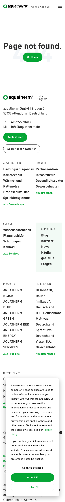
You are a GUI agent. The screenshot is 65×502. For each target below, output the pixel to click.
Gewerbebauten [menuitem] (47, 186)
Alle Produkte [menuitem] (11, 354)
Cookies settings (32, 467)
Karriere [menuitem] (47, 240)
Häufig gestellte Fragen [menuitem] (47, 258)
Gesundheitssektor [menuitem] (50, 180)
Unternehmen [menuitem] (12, 373)
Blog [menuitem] (44, 235)
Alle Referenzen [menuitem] (45, 354)
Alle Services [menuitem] (11, 253)
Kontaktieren (15, 137)
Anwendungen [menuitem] (12, 163)
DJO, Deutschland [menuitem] (49, 312)
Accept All (32, 477)
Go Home (32, 57)
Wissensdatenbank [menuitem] (17, 229)
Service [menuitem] (8, 224)
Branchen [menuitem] (42, 163)
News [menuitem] (45, 246)
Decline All (32, 487)
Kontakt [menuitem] (9, 246)
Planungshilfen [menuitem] (14, 235)
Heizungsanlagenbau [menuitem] (18, 169)
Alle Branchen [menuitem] (44, 193)
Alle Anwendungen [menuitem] (14, 204)
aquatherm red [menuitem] (16, 324)
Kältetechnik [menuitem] (12, 174)
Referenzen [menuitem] (43, 284)
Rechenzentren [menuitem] (47, 169)
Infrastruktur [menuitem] (45, 174)
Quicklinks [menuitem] (48, 229)
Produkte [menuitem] (9, 284)
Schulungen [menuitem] (12, 241)
